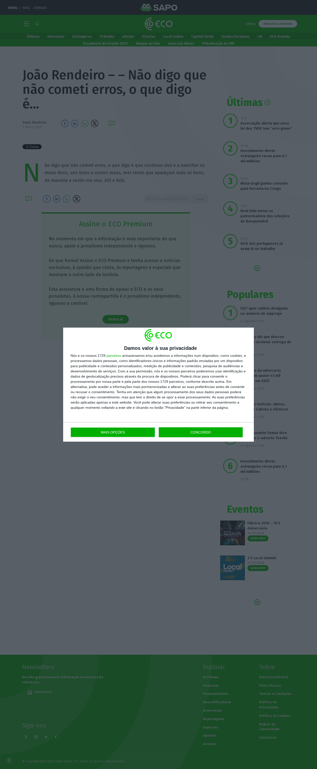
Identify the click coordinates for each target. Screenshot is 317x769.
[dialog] (158, 385)
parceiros (113, 355)
